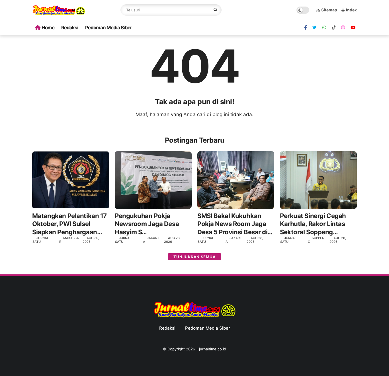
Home (48, 27)
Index (351, 9)
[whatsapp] (324, 27)
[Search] (215, 10)
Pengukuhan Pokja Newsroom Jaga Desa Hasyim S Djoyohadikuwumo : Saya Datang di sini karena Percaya (152, 224)
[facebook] (305, 27)
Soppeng (316, 240)
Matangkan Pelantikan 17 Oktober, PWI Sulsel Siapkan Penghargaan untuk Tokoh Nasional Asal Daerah (69, 224)
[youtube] (353, 27)
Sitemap (329, 9)
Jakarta (151, 240)
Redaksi (69, 27)
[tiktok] (333, 27)
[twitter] (314, 27)
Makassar (69, 240)
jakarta (234, 240)
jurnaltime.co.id (212, 349)
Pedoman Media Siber (108, 27)
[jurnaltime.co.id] (58, 14)
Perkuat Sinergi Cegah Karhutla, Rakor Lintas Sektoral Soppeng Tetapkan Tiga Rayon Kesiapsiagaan (313, 224)
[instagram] (343, 27)
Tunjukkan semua (194, 256)
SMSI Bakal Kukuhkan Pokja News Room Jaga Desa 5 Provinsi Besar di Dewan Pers (232, 224)
